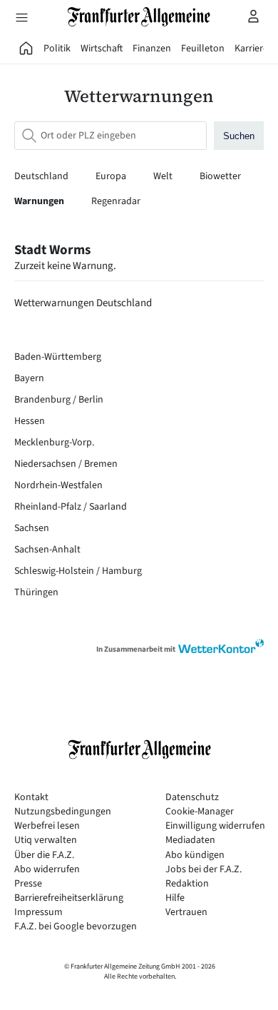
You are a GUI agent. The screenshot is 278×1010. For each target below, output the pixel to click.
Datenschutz (192, 798)
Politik (57, 48)
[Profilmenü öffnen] (253, 15)
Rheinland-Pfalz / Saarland (70, 507)
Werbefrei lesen (47, 826)
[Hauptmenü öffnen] (21, 17)
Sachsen (31, 528)
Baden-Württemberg (57, 357)
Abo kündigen (195, 855)
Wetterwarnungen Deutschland (83, 303)
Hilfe (175, 898)
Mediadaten (190, 840)
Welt (164, 176)
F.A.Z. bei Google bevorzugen (75, 927)
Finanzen (152, 48)
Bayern (29, 378)
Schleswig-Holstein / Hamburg (78, 571)
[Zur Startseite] (139, 16)
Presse (28, 884)
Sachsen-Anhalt (47, 549)
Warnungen (40, 201)
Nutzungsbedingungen (62, 812)
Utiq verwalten (45, 840)
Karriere (251, 48)
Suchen (238, 136)
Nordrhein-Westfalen (58, 485)
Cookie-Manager (199, 812)
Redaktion (187, 884)
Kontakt (31, 798)
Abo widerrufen (47, 870)
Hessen (29, 421)
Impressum (38, 913)
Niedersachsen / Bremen (66, 464)
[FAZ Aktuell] (26, 48)
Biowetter (220, 176)
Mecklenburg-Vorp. (54, 442)
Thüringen (36, 592)
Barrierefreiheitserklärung (68, 898)
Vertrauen (186, 913)
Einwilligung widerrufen (215, 826)
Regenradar (115, 201)
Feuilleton (203, 48)
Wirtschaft (102, 48)
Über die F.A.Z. (44, 855)
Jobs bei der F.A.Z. (203, 870)
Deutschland (42, 176)
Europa (112, 176)
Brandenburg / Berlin (58, 400)
